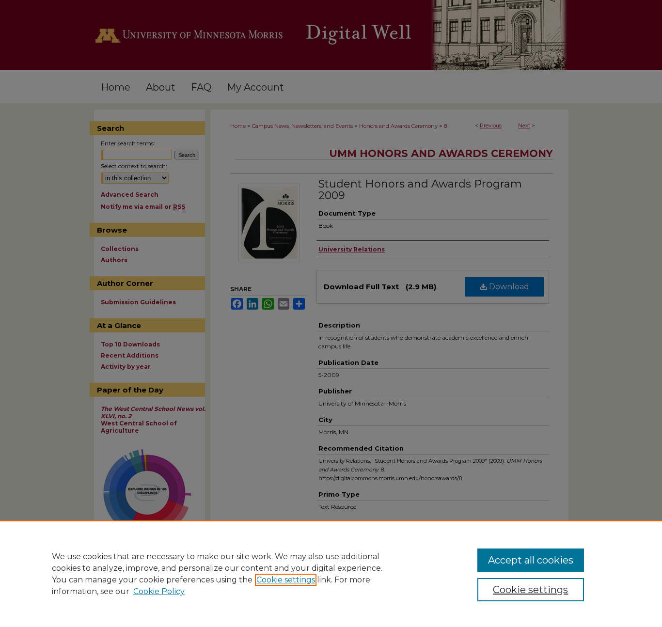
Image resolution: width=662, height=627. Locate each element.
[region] (331, 573)
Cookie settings (285, 579)
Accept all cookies (530, 560)
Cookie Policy (159, 591)
